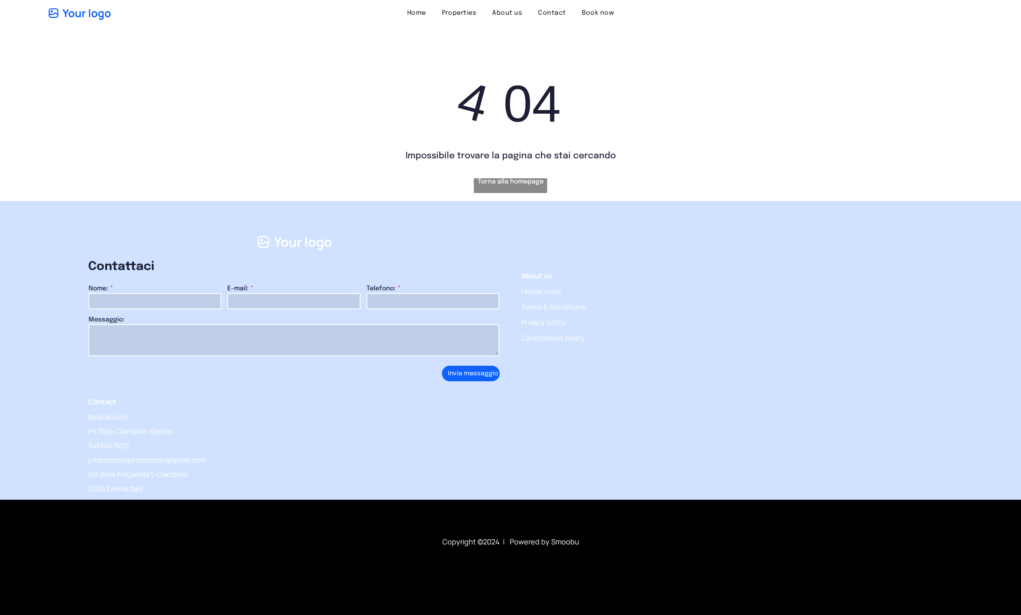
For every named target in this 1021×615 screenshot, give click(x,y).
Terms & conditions (553, 306)
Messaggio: (106, 319)
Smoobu (565, 541)
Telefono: (381, 288)
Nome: (98, 288)
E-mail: (237, 288)
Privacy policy (543, 322)
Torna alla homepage (511, 181)
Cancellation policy (553, 338)
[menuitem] (416, 13)
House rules (541, 291)
